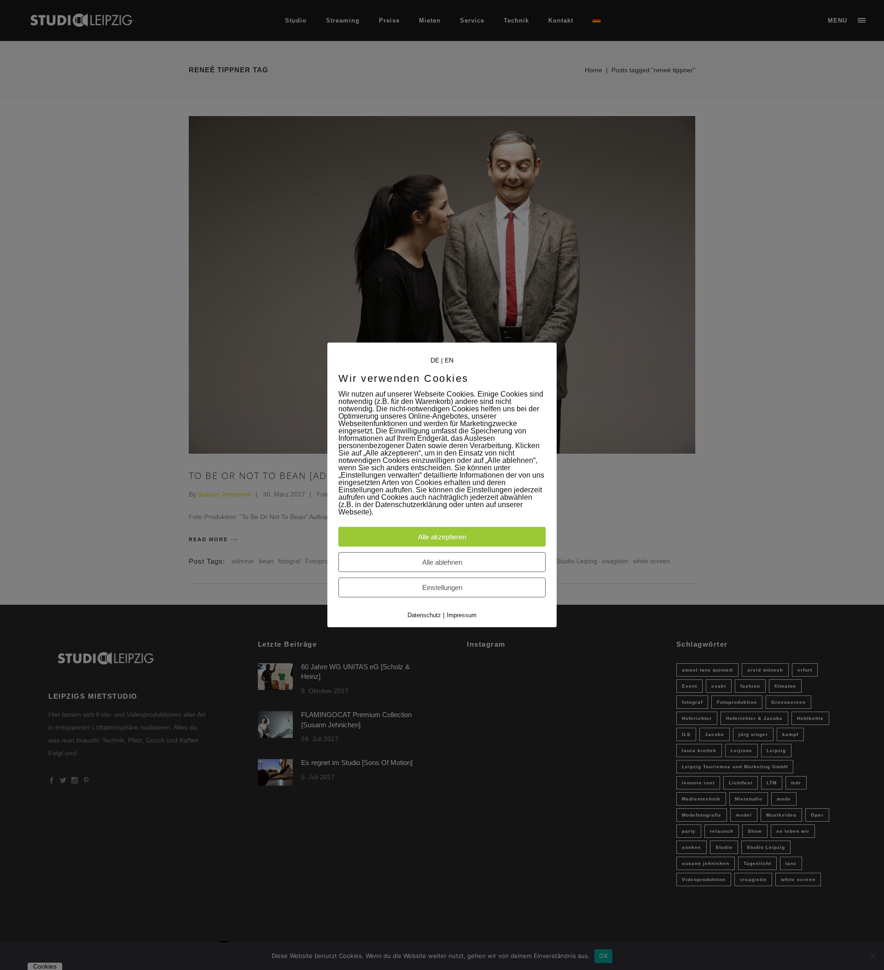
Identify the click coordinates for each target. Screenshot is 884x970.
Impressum (462, 615)
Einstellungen (442, 587)
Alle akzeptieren (442, 537)
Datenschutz (424, 615)
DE (434, 360)
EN (449, 360)
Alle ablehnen (442, 562)
